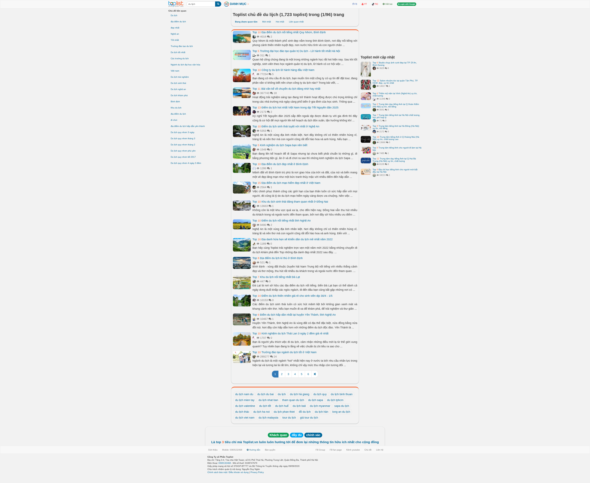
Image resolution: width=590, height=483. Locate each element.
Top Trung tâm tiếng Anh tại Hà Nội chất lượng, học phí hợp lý (396, 116)
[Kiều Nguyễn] (374, 131)
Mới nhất (266, 21)
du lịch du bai (265, 394)
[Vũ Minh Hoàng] (254, 111)
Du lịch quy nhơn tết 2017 (183, 157)
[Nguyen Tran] (254, 55)
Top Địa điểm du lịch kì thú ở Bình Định (277, 258)
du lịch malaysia (268, 417)
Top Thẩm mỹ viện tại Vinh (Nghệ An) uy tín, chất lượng (395, 94)
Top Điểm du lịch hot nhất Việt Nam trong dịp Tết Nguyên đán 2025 (295, 107)
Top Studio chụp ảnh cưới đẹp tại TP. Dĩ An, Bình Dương (395, 63)
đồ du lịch (305, 411)
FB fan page (336, 450)
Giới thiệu (213, 450)
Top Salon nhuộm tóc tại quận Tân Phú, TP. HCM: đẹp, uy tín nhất (395, 81)
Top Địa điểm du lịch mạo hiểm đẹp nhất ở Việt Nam (286, 182)
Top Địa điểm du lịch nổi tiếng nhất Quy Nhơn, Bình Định (289, 32)
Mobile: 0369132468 (232, 450)
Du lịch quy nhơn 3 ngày (182, 132)
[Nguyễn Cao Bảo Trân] (254, 262)
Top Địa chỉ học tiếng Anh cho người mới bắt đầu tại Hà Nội (395, 170)
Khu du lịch (176, 107)
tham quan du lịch (293, 400)
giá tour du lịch (309, 417)
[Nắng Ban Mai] (254, 300)
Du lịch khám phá (179, 95)
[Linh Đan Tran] (374, 120)
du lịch (282, 394)
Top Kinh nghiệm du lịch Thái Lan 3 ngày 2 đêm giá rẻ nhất (290, 333)
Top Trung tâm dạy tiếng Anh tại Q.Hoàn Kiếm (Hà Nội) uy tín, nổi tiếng (396, 105)
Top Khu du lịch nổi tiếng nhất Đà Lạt (276, 277)
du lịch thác (242, 411)
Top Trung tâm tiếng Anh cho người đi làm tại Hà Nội (397, 148)
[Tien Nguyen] (254, 168)
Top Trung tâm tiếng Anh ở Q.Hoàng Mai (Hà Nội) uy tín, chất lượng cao (396, 138)
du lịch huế (282, 405)
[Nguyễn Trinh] (374, 99)
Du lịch (174, 15)
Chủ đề (368, 450)
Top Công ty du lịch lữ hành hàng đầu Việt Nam (283, 70)
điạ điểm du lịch (178, 114)
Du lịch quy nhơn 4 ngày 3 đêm (186, 163)
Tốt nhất (175, 40)
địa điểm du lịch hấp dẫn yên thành (188, 126)
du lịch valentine (245, 405)
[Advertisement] (391, 30)
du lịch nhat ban (268, 400)
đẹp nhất (175, 27)
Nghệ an (175, 34)
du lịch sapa (315, 400)
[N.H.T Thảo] (254, 243)
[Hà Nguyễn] (374, 86)
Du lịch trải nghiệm (180, 77)
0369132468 (224, 463)
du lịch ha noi (261, 411)
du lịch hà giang (299, 394)
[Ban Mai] (374, 109)
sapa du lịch (341, 405)
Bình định (175, 101)
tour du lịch (289, 417)
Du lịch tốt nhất (178, 52)
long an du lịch (341, 411)
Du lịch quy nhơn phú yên (183, 151)
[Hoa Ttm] (254, 206)
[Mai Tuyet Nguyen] (254, 281)
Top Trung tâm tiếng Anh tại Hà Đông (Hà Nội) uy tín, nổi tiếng (396, 127)
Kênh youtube (353, 450)
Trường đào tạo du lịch (182, 46)
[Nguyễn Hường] (254, 187)
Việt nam (175, 71)
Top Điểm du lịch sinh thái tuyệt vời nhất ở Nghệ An (285, 126)
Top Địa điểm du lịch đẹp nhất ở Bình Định (280, 164)
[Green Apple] (254, 149)
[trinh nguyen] (374, 153)
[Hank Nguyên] (254, 130)
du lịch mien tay (244, 400)
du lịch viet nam (244, 417)
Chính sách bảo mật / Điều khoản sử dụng (228, 472)
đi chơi (174, 120)
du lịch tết (265, 405)
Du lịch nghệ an (178, 89)
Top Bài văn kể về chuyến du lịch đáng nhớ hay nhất (286, 88)
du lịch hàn (321, 411)
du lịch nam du (244, 394)
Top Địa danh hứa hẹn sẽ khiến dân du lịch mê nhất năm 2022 (292, 239)
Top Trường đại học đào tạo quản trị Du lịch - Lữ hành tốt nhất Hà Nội (296, 51)
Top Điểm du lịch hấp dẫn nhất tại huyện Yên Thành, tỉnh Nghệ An (294, 314)
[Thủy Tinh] (254, 74)
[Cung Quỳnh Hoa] (254, 318)
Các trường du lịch (180, 58)
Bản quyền (270, 450)
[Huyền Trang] (374, 68)
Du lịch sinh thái (178, 83)
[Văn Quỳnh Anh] (254, 224)
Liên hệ (379, 450)
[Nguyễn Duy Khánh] (254, 356)
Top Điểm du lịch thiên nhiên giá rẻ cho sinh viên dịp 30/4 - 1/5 (292, 295)
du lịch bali (299, 405)
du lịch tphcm (335, 400)
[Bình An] (254, 93)
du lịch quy (320, 394)
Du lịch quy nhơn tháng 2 (183, 144)
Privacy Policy (257, 472)
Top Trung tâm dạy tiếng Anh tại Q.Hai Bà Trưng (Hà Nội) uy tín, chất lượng (394, 159)
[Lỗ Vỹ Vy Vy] (254, 36)
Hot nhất (280, 21)
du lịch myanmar (320, 405)
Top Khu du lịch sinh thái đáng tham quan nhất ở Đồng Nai (290, 201)
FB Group (320, 450)
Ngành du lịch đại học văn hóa (185, 64)
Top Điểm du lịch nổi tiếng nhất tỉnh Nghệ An (281, 220)
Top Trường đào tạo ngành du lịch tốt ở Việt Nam (284, 352)
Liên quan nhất (296, 21)
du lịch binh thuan (341, 394)
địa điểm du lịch (178, 21)
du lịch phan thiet (284, 411)
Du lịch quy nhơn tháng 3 (183, 138)
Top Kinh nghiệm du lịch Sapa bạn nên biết (279, 145)
